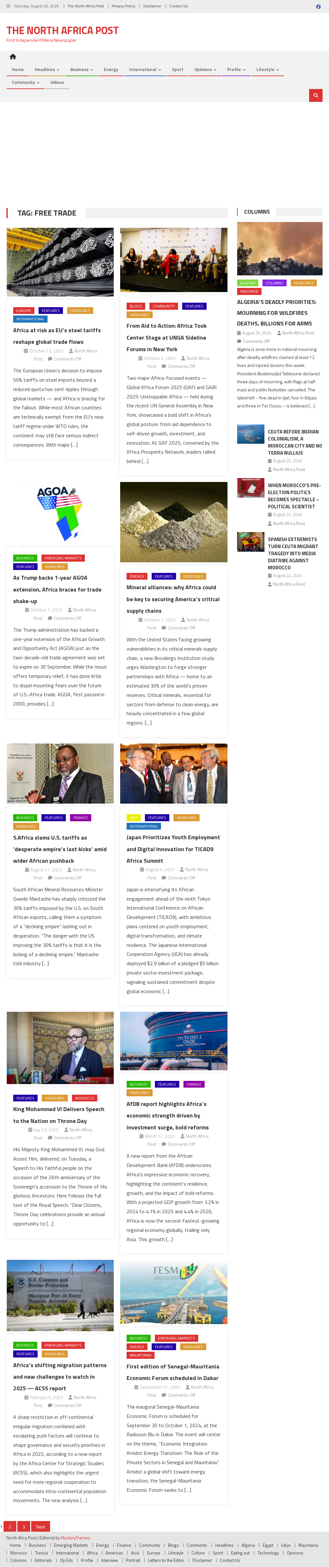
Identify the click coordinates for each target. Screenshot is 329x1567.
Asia (134, 818)
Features (51, 310)
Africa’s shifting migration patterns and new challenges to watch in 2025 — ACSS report (60, 1377)
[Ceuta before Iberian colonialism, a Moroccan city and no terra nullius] (250, 434)
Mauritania (140, 1355)
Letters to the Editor (166, 1560)
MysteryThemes (75, 1538)
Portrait (133, 1560)
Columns (257, 211)
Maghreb (249, 291)
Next (40, 1526)
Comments (197, 1545)
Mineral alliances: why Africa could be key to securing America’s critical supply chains (173, 599)
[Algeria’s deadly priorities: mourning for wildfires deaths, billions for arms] (279, 248)
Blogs (136, 306)
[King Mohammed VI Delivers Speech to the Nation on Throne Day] (60, 1048)
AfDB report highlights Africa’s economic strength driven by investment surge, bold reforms (168, 1116)
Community (23, 82)
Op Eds (66, 1560)
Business (79, 69)
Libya (285, 1545)
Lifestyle (265, 69)
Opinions (203, 69)
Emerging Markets (63, 558)
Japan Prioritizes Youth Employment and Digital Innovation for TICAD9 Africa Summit (173, 849)
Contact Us (178, 6)
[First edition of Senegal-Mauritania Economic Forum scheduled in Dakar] (173, 1292)
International (142, 69)
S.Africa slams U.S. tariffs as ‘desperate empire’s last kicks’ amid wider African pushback (60, 849)
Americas (114, 1553)
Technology (268, 1553)
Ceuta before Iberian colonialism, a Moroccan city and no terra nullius (295, 442)
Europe (23, 310)
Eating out (240, 1553)
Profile (234, 69)
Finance (80, 818)
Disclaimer (152, 6)
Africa (92, 1553)
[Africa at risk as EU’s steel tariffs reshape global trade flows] (60, 262)
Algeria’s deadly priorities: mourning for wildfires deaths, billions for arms (276, 313)
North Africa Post (298, 333)
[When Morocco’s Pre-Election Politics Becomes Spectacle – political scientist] (250, 488)
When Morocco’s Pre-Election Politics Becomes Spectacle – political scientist (294, 496)
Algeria (247, 283)
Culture (198, 1553)
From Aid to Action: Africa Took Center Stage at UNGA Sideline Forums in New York (167, 337)
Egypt (268, 1545)
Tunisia (41, 1553)
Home (18, 69)
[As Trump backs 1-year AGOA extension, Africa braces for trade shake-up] (60, 513)
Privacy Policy (123, 6)
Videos (57, 82)
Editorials (43, 1560)
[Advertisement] (164, 150)
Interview (109, 1560)
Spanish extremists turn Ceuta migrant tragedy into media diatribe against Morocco (293, 553)
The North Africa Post (85, 6)
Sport (177, 69)
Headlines (45, 69)
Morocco (84, 1098)
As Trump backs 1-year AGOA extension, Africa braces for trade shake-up (57, 589)
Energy (111, 69)
